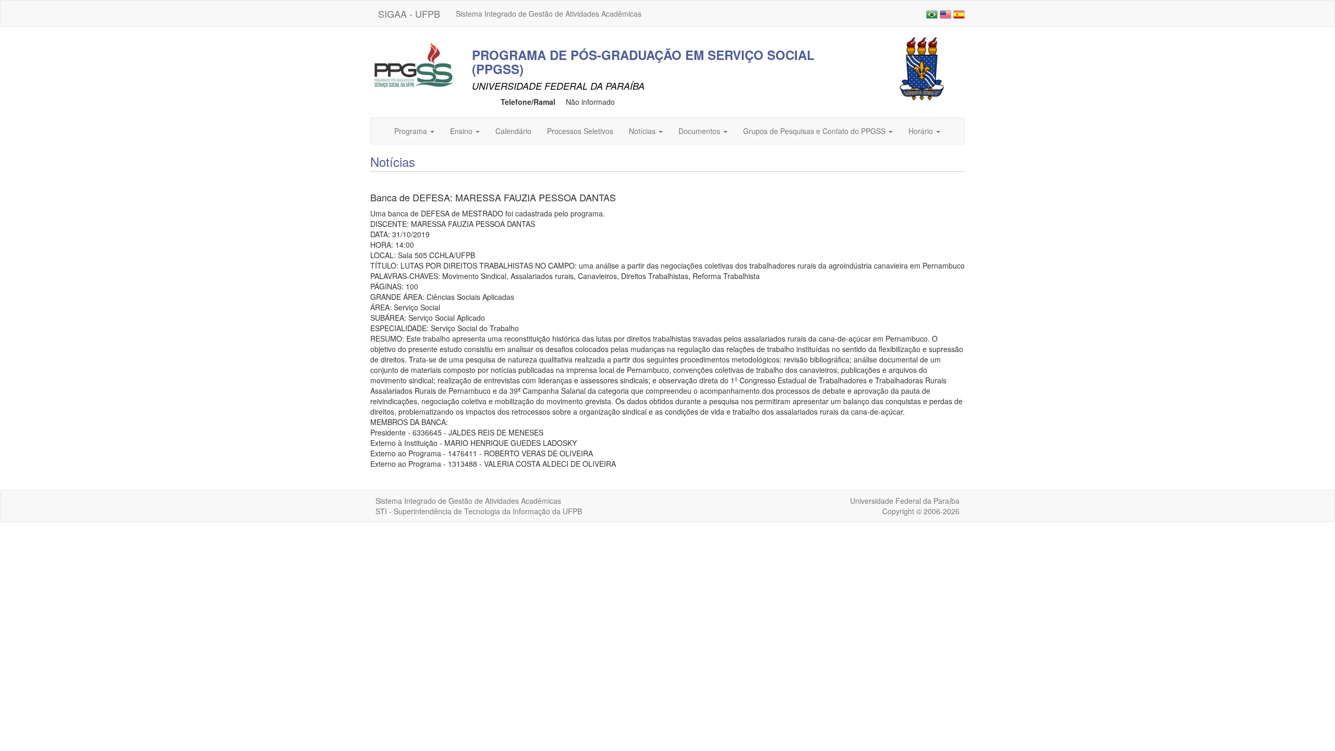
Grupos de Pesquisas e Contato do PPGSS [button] (815, 131)
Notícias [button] (643, 131)
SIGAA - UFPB (409, 13)
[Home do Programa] (414, 64)
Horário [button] (921, 131)
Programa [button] (411, 131)
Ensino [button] (462, 131)
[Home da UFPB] (922, 68)
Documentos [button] (700, 131)
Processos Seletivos (580, 131)
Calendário (513, 131)
